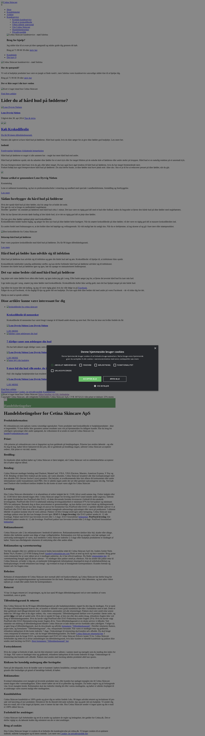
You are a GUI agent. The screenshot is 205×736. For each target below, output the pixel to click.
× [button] (155, 348)
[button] (102, 386)
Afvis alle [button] (115, 379)
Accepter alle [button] (90, 379)
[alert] (102, 368)
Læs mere (135, 359)
